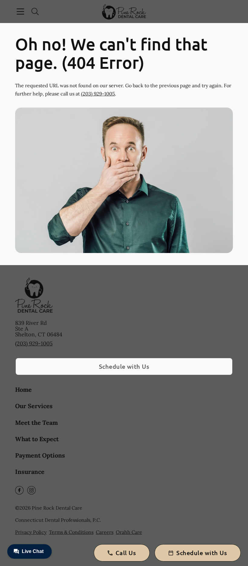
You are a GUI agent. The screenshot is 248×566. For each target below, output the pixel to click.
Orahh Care (129, 532)
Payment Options (40, 455)
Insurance (29, 471)
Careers (104, 532)
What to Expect (37, 439)
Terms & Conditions (71, 532)
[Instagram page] (31, 490)
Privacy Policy (31, 532)
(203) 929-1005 (98, 94)
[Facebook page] (19, 490)
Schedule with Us (124, 366)
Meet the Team (36, 422)
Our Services (34, 406)
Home (23, 389)
